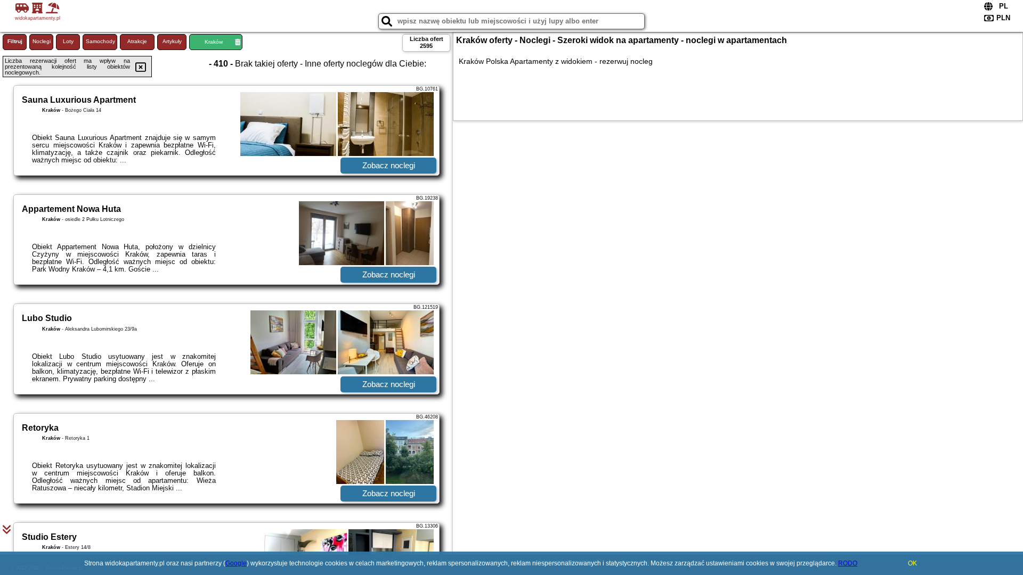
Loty (68, 41)
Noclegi (42, 41)
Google (236, 563)
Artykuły (172, 41)
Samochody (100, 41)
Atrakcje (137, 41)
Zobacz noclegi (388, 165)
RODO (847, 563)
